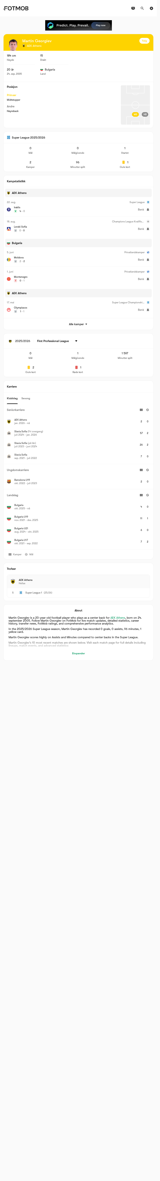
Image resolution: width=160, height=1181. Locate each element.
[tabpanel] (78, 476)
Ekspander (78, 653)
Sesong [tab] (25, 398)
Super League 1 (33, 592)
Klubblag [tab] (12, 398)
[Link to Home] (16, 8)
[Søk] (142, 8)
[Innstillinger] (151, 8)
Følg (144, 40)
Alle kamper (76, 324)
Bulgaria (50, 69)
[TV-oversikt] (133, 8)
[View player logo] (13, 45)
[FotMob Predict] (78, 25)
